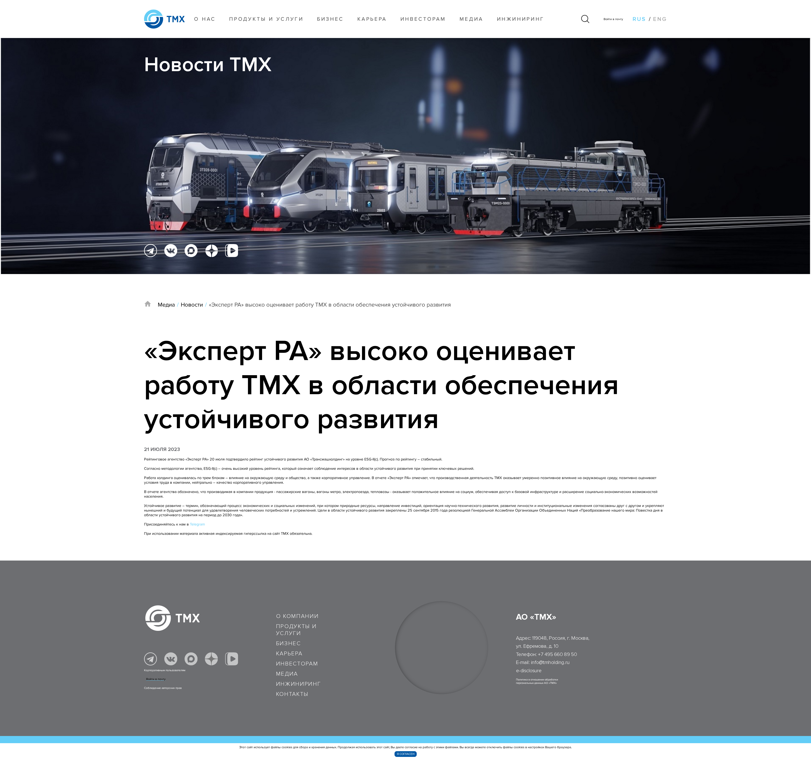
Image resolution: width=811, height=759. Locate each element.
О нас (205, 19)
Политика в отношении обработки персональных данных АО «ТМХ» (537, 681)
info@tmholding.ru (550, 662)
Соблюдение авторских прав (163, 688)
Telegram (197, 524)
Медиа (471, 19)
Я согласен (405, 754)
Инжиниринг (521, 19)
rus (639, 19)
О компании (297, 616)
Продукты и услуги (266, 19)
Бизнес (288, 643)
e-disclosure (529, 671)
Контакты (292, 694)
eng (660, 19)
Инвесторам (423, 19)
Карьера (372, 19)
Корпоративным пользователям (164, 670)
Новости (192, 304)
